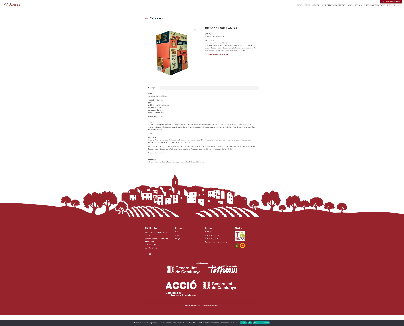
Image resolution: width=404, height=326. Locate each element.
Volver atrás (156, 18)
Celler (315, 5)
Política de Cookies (211, 239)
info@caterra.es (151, 248)
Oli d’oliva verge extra (333, 5)
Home (300, 5)
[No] (401, 323)
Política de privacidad (261, 323)
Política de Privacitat (212, 235)
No (250, 323)
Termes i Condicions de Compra (216, 242)
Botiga (358, 5)
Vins (350, 5)
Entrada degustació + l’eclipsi (380, 5)
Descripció (152, 88)
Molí (307, 5)
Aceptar (243, 323)
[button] (195, 30)
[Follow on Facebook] (146, 254)
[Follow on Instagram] (150, 254)
